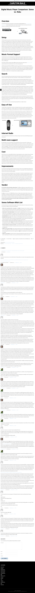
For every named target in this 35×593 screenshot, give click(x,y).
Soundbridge (27, 238)
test (29, 238)
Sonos (24, 238)
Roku (22, 238)
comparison (17, 238)
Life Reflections (3, 573)
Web (1, 583)
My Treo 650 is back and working (9, 242)
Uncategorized (3, 582)
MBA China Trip (3, 575)
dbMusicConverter (29, 62)
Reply (21, 262)
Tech (1, 579)
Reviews (2, 578)
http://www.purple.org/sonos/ (7, 443)
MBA (1, 574)
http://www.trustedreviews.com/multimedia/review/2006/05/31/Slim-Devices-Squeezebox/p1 (14, 259)
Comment (2, 542)
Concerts (2, 568)
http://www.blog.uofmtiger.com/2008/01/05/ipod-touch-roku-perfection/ (11, 472)
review (20, 238)
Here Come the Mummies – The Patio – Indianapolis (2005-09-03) (13, 243)
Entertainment (3, 569)
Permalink (17, 262)
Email (1, 553)
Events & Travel (3, 570)
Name (2, 551)
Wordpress (2, 584)
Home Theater (9, 238)
